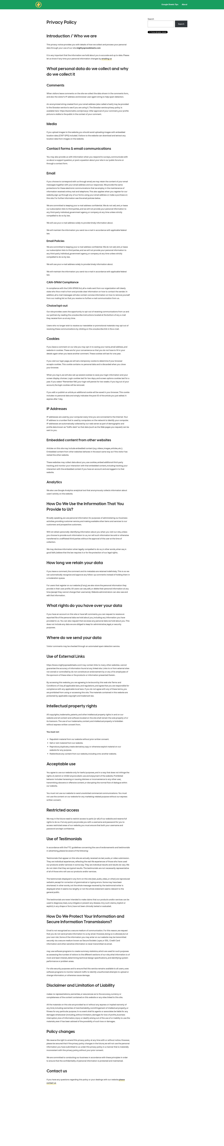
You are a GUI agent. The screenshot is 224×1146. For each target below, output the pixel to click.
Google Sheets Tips (169, 4)
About (184, 4)
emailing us (107, 58)
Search (151, 19)
